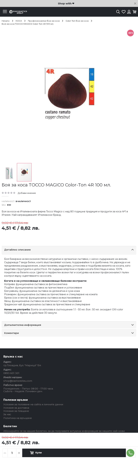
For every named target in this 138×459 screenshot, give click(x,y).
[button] (9, 172)
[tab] (69, 250)
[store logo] (17, 12)
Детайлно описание (17, 249)
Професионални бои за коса (44, 21)
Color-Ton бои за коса (77, 21)
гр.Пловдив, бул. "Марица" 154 (22, 365)
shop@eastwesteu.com (17, 380)
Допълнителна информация (22, 324)
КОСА (19, 21)
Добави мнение (27, 193)
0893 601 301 (11, 373)
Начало (6, 21)
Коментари (11, 333)
